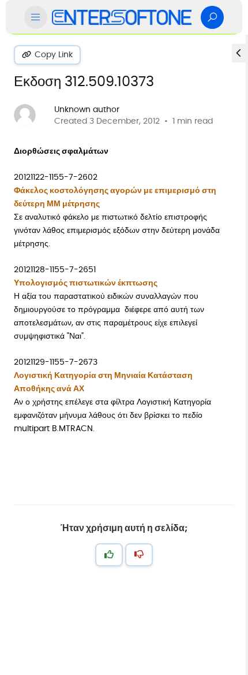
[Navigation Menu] (35, 17)
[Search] (212, 17)
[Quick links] (121, 17)
